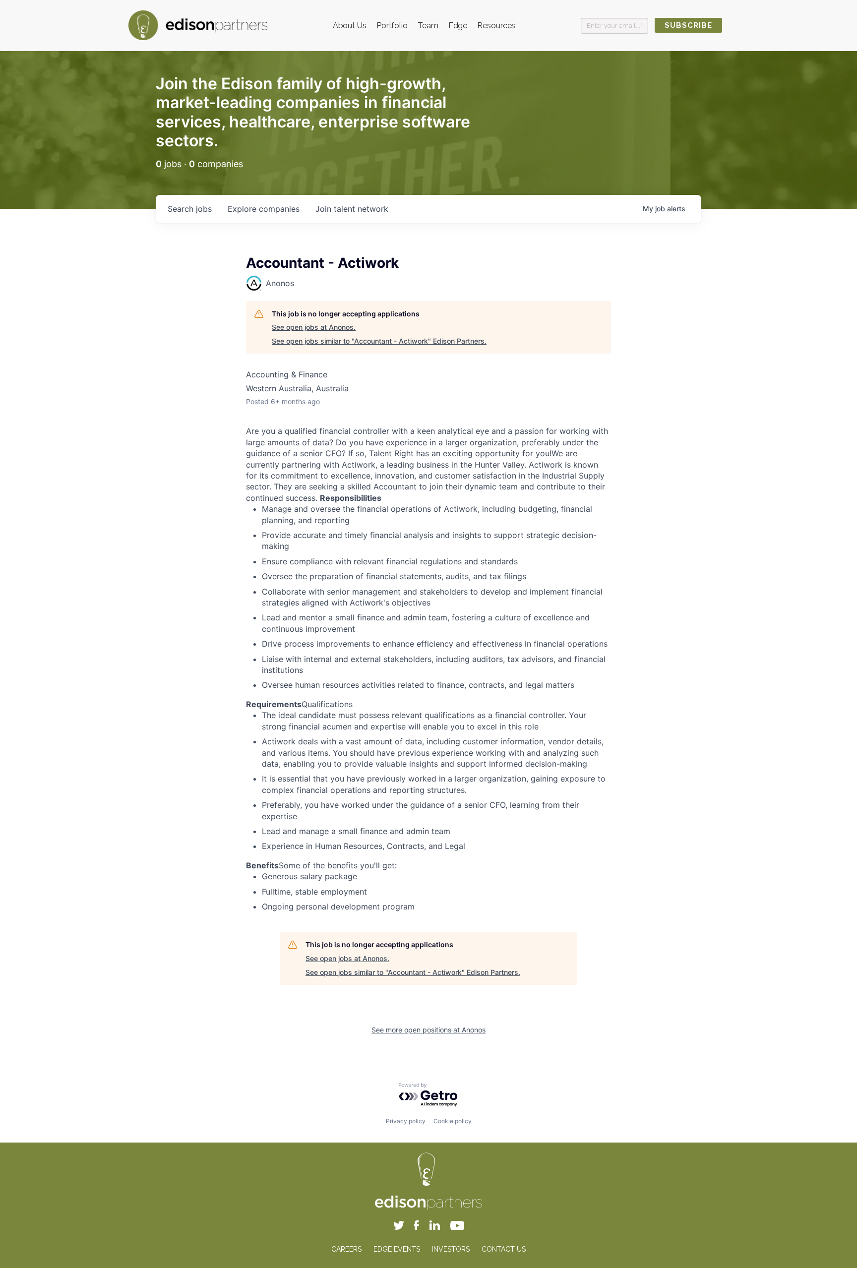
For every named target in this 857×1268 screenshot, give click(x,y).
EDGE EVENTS (396, 1249)
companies (264, 209)
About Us (350, 25)
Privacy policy (406, 1121)
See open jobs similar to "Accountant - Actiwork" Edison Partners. (379, 341)
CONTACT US (504, 1249)
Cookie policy (452, 1121)
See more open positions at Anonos (428, 1030)
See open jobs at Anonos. (314, 327)
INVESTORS (451, 1249)
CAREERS (346, 1249)
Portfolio (392, 25)
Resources (496, 25)
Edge (458, 25)
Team (428, 25)
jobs (190, 209)
